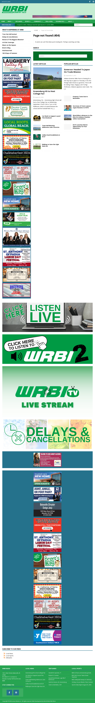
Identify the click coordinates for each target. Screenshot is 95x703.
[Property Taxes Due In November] (67, 98)
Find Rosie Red (7, 50)
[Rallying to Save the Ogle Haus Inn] (37, 146)
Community (37, 21)
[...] (53, 108)
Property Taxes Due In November (80, 97)
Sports (27, 21)
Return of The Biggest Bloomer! (13, 39)
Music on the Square (9, 45)
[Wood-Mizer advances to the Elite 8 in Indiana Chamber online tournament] (67, 117)
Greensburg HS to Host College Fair (44, 92)
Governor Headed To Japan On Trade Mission (77, 70)
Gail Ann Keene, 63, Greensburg (58, 682)
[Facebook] (89, 1)
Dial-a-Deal (49, 21)
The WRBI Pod (60, 21)
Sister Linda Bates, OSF (55, 685)
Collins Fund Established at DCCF (51, 136)
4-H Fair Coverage (8, 42)
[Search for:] (83, 25)
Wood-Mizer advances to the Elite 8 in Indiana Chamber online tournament (82, 117)
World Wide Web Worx (50, 701)
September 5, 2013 (71, 75)
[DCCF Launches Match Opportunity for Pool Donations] (67, 127)
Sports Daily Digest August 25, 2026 (81, 685)
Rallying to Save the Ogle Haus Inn (50, 145)
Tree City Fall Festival (9, 34)
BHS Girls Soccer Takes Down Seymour (80, 676)
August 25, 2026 (39, 97)
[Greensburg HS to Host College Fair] (47, 78)
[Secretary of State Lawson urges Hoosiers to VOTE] (67, 108)
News (9, 21)
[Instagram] (93, 1)
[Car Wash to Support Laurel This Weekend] (37, 118)
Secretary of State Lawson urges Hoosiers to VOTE (82, 107)
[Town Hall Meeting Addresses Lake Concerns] (37, 127)
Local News (9, 653)
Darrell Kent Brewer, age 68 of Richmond (57, 678)
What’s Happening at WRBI (13, 30)
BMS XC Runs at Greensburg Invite (81, 673)
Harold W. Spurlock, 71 (55, 673)
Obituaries (18, 21)
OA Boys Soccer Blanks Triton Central (82, 682)
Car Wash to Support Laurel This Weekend (51, 117)
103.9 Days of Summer (9, 53)
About (70, 21)
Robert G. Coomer (54, 675)
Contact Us (14, 677)
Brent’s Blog (6, 48)
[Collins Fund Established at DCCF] (37, 137)
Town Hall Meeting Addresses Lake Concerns (50, 126)
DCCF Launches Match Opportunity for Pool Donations (80, 126)
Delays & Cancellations (10, 37)
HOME (3, 21)
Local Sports (9, 656)
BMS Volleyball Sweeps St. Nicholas (82, 679)
